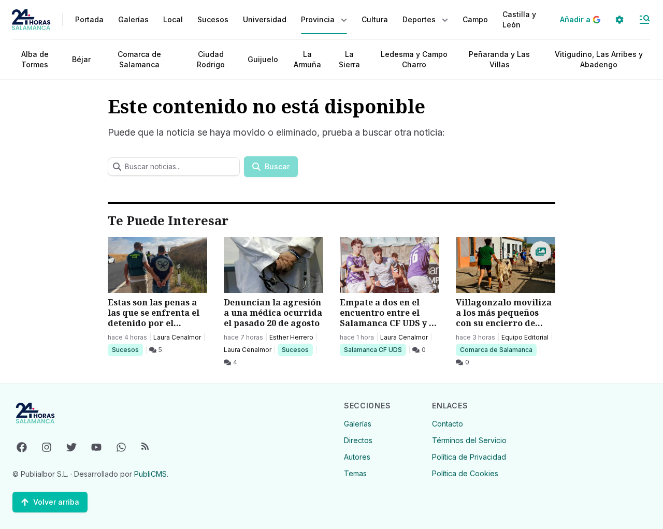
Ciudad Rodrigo (211, 59)
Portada (89, 19)
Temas (355, 473)
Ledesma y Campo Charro (414, 59)
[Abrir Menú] (644, 19)
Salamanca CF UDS (372, 349)
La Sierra (349, 59)
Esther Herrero (291, 337)
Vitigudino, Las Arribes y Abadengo (599, 59)
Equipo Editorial (525, 337)
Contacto (447, 423)
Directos (358, 440)
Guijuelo (263, 59)
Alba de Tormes (35, 59)
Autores (357, 456)
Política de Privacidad (469, 456)
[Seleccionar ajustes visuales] (619, 19)
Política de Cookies (465, 473)
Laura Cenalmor (177, 337)
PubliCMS (150, 473)
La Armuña (307, 59)
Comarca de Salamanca (139, 59)
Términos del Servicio (469, 440)
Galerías (133, 19)
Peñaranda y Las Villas (499, 59)
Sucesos (127, 349)
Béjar (81, 59)
